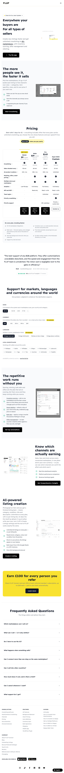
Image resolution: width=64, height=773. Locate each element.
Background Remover (28, 714)
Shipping (25, 726)
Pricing (4, 719)
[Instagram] (20, 768)
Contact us (56, 209)
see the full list (24, 358)
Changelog (5, 754)
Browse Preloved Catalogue (9, 744)
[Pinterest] (39, 768)
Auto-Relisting (27, 719)
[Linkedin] (34, 768)
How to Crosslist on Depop (50, 718)
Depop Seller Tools (48, 728)
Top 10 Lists (5, 747)
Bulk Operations (27, 724)
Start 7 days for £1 (24, 211)
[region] (32, 183)
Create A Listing (11, 556)
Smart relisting (11, 407)
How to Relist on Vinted (49, 725)
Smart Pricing (26, 717)
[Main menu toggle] (60, 3)
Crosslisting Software (8, 712)
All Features (26, 712)
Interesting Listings (7, 742)
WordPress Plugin (27, 731)
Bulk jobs (9, 414)
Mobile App (26, 728)
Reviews (4, 749)
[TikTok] (25, 768)
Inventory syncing (12, 398)
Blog (3, 740)
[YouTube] (44, 768)
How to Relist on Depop (49, 723)
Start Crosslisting (11, 111)
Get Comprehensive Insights (48, 483)
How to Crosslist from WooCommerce (49, 715)
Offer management (12, 419)
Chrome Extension (7, 724)
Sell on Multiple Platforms (50, 721)
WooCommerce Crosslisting (9, 714)
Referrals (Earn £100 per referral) (11, 751)
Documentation (6, 721)
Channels (4, 717)
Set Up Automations (12, 430)
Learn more (32, 591)
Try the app (13, 55)
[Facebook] (29, 768)
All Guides (46, 712)
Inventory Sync (27, 721)
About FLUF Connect (7, 737)
